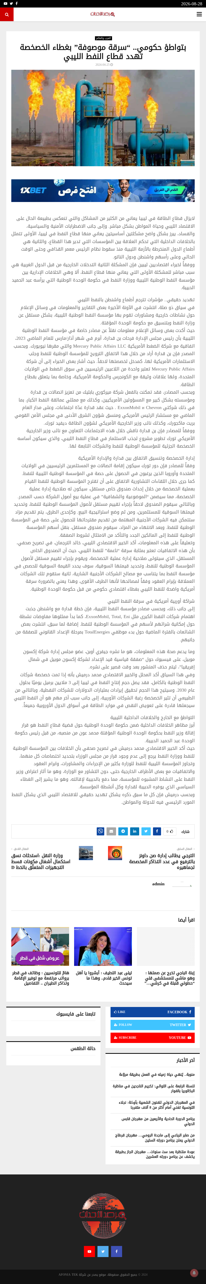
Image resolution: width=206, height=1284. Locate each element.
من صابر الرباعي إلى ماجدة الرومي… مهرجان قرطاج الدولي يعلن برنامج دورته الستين (155, 1138)
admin (158, 884)
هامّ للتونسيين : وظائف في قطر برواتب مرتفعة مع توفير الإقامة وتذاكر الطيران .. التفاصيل (40, 978)
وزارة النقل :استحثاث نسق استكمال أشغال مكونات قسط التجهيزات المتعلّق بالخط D (40, 861)
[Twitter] (103, 1251)
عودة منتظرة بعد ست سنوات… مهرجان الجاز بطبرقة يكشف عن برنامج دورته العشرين (155, 1154)
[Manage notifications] (194, 1273)
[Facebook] (116, 1251)
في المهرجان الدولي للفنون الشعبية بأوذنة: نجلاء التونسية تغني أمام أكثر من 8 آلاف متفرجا (157, 1105)
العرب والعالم (103, 38)
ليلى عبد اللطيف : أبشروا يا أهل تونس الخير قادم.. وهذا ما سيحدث (104, 978)
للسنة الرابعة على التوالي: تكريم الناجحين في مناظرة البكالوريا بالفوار (154, 1089)
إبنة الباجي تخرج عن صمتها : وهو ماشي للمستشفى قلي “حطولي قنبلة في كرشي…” (169, 978)
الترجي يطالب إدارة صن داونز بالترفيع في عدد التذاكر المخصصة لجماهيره (162, 861)
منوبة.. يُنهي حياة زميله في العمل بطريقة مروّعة (157, 1074)
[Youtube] (89, 1251)
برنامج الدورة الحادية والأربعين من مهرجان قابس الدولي (158, 1121)
